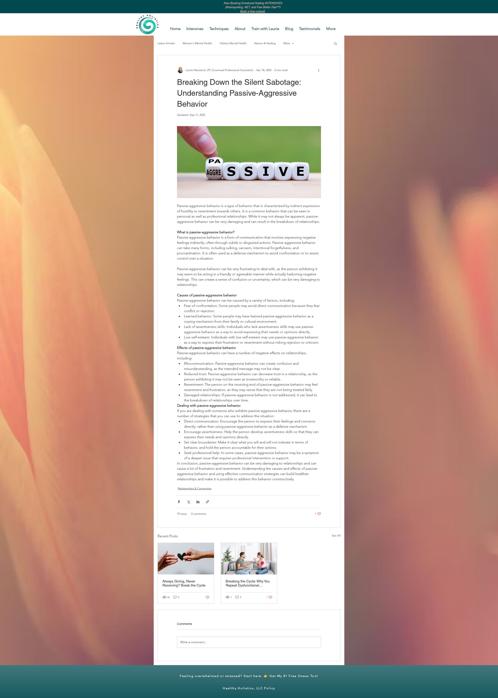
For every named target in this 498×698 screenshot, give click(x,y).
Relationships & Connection (194, 488)
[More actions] (318, 70)
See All (336, 535)
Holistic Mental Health (233, 43)
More (286, 43)
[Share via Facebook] (179, 502)
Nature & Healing (265, 43)
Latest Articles (166, 43)
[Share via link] (207, 502)
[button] (335, 43)
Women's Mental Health (197, 43)
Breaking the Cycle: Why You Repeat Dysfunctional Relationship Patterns (248, 583)
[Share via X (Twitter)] (188, 502)
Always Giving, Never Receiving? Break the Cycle (183, 583)
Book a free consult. (252, 11)
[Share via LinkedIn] (198, 502)
